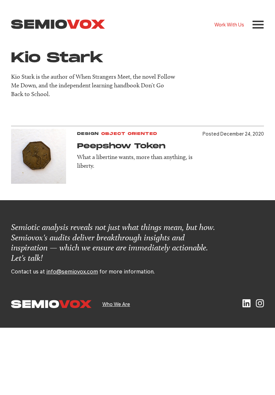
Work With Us (229, 24)
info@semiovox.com (72, 271)
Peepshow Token (121, 146)
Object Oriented (129, 133)
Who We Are (116, 304)
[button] (258, 24)
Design (88, 133)
